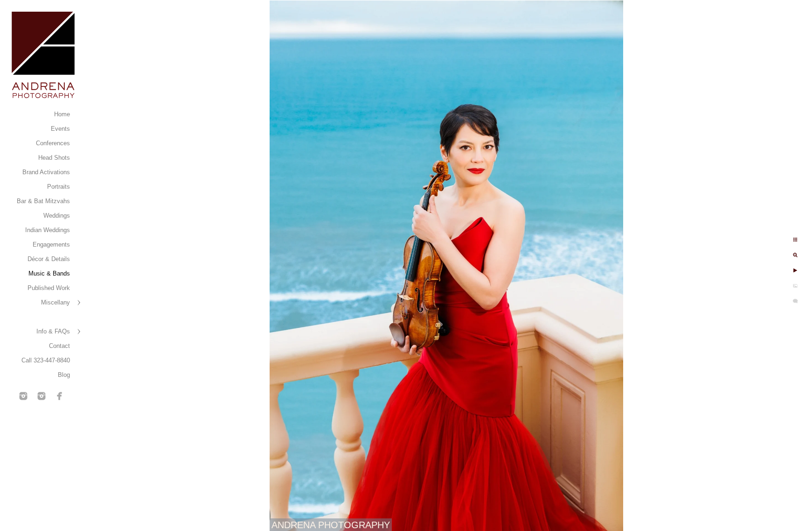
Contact (59, 345)
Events (60, 128)
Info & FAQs (53, 331)
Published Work (49, 287)
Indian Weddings (47, 230)
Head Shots (54, 157)
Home (62, 114)
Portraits (58, 186)
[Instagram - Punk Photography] (41, 396)
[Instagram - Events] (23, 396)
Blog (64, 374)
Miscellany (55, 302)
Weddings (56, 215)
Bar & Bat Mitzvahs (43, 201)
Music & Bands (49, 273)
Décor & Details (49, 258)
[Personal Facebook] (60, 396)
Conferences (53, 143)
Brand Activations (46, 172)
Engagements (51, 244)
